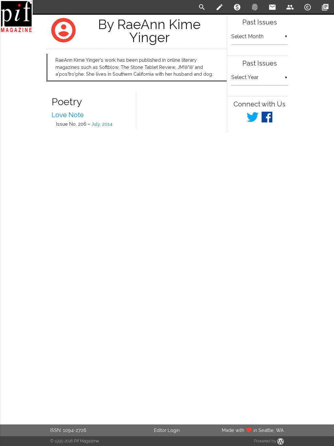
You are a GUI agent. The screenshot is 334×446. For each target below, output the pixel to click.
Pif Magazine (86, 440)
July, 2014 (102, 124)
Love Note (68, 115)
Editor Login (167, 430)
